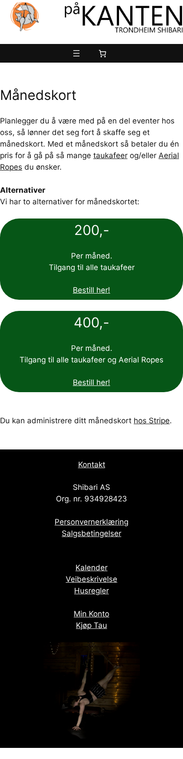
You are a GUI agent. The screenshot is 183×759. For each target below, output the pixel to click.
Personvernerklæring (91, 521)
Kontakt (91, 464)
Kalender (91, 567)
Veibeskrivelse (91, 579)
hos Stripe (152, 420)
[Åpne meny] (76, 53)
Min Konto (91, 613)
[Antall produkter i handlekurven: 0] (102, 53)
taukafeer (110, 155)
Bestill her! (91, 290)
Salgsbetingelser (91, 533)
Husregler (91, 590)
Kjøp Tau (91, 625)
